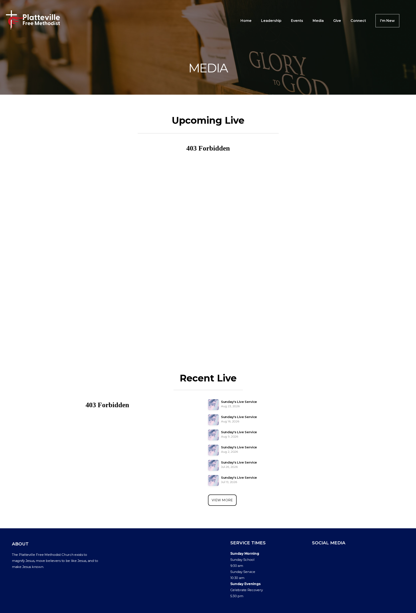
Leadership (271, 21)
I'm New (387, 21)
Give (337, 21)
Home (246, 21)
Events (297, 21)
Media (318, 21)
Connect (358, 21)
